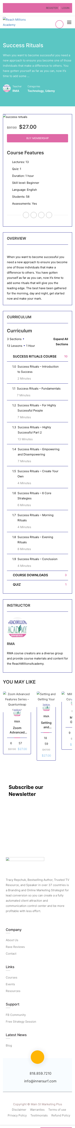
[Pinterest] (41, 215)
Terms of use (57, 1109)
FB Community (16, 1015)
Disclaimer (19, 1109)
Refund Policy (60, 1115)
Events (10, 984)
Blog (9, 1045)
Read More (17, 702)
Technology (36, 91)
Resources (13, 991)
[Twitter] (34, 215)
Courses (11, 977)
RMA (11, 644)
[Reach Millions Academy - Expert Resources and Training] (19, 22)
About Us (12, 940)
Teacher (17, 86)
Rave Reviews (15, 947)
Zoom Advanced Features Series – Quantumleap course (17, 730)
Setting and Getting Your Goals (46, 725)
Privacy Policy (17, 1115)
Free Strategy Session (21, 1021)
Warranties (37, 1109)
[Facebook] (49, 215)
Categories (34, 86)
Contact (11, 953)
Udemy (50, 91)
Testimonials (39, 1115)
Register (52, 7)
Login (65, 7)
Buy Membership (37, 138)
